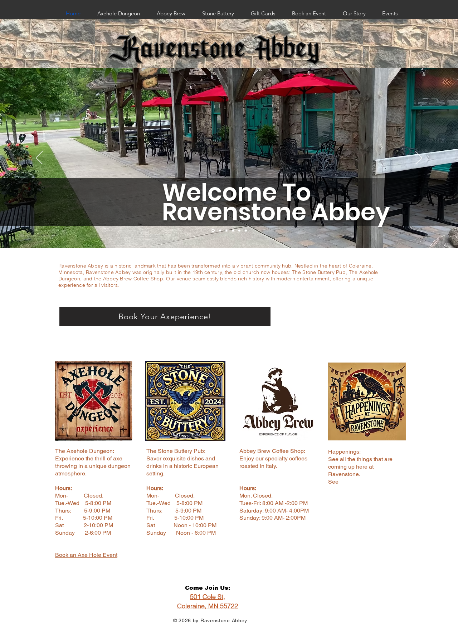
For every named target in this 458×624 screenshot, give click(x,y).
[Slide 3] (226, 230)
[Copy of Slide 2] (239, 230)
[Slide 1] (213, 230)
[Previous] (39, 158)
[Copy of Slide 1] (233, 230)
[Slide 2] (220, 230)
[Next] (418, 158)
